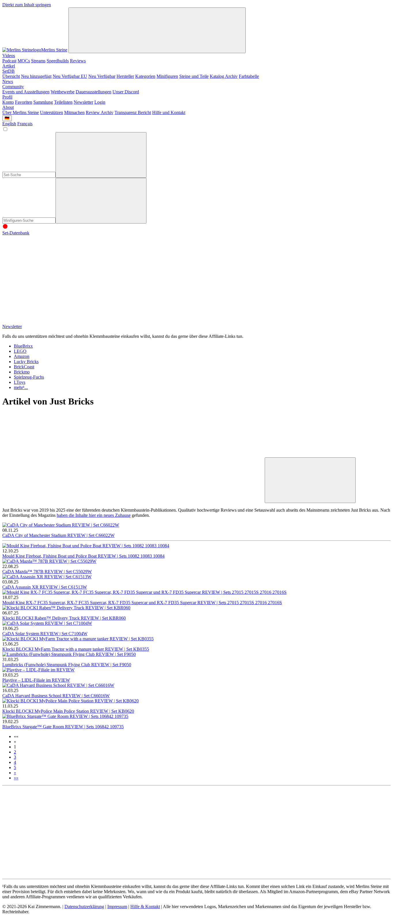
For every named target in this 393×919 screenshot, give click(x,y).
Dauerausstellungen (93, 91)
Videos (8, 55)
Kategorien (145, 76)
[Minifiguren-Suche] (101, 155)
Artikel (8, 65)
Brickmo (22, 371)
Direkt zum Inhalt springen (26, 4)
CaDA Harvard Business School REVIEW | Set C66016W (56, 695)
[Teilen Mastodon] (45, 454)
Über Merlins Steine (20, 112)
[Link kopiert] (310, 480)
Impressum (117, 906)
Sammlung (43, 102)
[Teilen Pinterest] (133, 499)
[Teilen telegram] (220, 499)
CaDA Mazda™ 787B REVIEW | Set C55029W (47, 571)
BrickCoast (24, 366)
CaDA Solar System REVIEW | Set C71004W (44, 633)
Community (13, 86)
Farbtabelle (249, 76)
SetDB (8, 71)
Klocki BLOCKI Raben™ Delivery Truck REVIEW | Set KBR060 (64, 618)
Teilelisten (63, 102)
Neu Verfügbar (101, 76)
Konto (8, 102)
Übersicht (11, 76)
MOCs (24, 60)
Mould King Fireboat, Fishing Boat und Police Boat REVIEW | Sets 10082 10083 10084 (83, 556)
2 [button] (15, 752)
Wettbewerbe (63, 91)
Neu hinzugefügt (36, 76)
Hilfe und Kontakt (168, 112)
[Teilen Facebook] (45, 499)
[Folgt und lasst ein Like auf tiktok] (133, 277)
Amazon (21, 356)
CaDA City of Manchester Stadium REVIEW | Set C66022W (58, 535)
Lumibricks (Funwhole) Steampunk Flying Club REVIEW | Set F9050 (66, 664)
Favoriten (23, 102)
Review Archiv (99, 112)
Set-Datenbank (15, 232)
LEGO (20, 351)
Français (25, 123)
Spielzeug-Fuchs (29, 377)
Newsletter (83, 102)
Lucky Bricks (26, 361)
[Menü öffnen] (157, 30)
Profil (7, 97)
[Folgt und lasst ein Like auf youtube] (45, 277)
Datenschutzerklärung (84, 906)
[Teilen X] (220, 454)
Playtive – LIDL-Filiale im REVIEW (36, 680)
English (9, 123)
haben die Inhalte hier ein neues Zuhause (94, 515)
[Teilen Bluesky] (308, 454)
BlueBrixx (23, 346)
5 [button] (15, 767)
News (7, 81)
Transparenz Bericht (133, 112)
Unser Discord (125, 91)
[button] (16, 736)
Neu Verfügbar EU (70, 76)
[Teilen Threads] (133, 454)
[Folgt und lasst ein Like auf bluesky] (308, 277)
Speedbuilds (58, 60)
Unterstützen (51, 112)
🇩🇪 (7, 118)
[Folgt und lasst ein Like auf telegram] (45, 321)
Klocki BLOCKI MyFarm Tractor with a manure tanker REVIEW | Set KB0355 (75, 649)
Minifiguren (167, 76)
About (8, 107)
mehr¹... (21, 387)
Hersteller (125, 76)
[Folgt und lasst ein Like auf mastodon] (220, 277)
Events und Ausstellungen (25, 91)
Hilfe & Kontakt (145, 906)
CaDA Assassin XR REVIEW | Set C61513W (44, 587)
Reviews (78, 60)
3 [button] (15, 757)
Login (99, 102)
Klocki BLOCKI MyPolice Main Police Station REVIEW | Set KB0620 (68, 711)
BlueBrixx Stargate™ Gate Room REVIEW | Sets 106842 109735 (63, 726)
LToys (19, 382)
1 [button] (15, 746)
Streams (38, 60)
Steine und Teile (194, 76)
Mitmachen (74, 112)
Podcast (9, 60)
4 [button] (15, 762)
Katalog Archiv (224, 76)
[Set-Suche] (101, 201)
